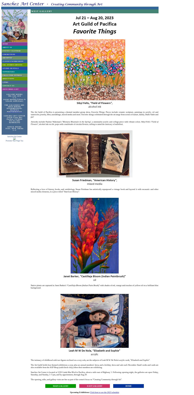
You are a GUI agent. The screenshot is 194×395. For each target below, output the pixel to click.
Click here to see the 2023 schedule (104, 392)
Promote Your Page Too (14, 141)
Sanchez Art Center (14, 136)
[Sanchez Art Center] (14, 139)
